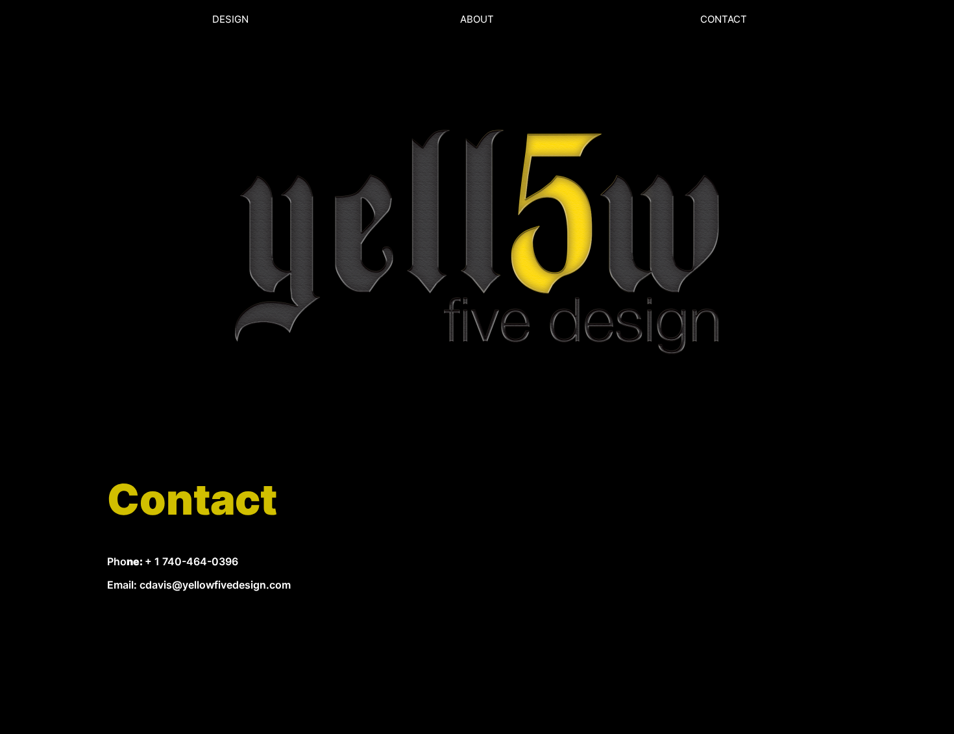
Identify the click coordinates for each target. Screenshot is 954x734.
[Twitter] (159, 658)
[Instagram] (200, 658)
